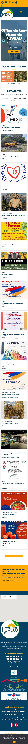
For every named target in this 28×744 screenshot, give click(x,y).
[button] (21, 12)
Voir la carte (14, 51)
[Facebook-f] (12, 667)
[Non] (26, 739)
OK (14, 742)
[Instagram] (16, 667)
